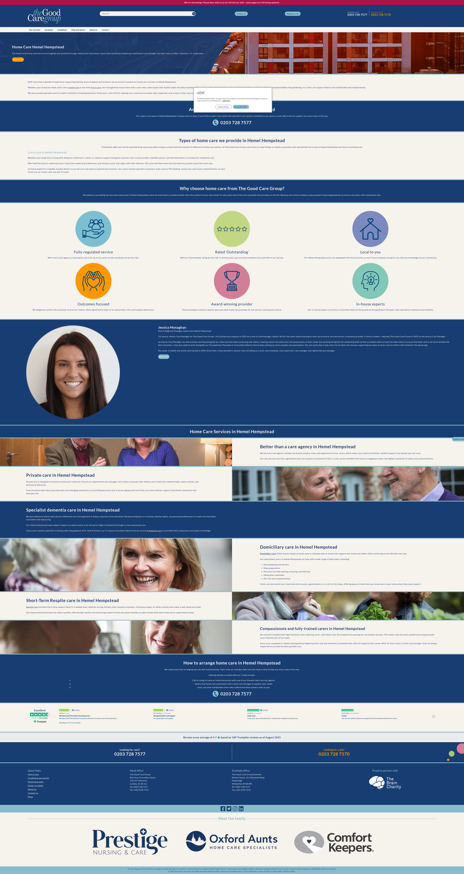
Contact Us (241, 14)
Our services (34, 30)
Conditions (62, 30)
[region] (233, 100)
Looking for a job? (377, 12)
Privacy (131, 869)
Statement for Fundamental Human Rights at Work (234, 869)
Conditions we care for (38, 778)
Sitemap (191, 869)
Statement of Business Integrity (324, 869)
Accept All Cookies (241, 107)
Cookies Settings (169, 869)
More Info (164, 357)
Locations (49, 30)
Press (30, 797)
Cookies (158, 869)
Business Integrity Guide (204, 869)
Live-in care (33, 774)
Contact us (33, 793)
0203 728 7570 (334, 754)
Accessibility (182, 869)
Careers (105, 30)
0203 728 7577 (236, 122)
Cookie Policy (226, 100)
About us (93, 30)
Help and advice (78, 30)
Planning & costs (36, 782)
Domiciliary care (268, 553)
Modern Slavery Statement (301, 869)
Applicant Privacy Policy (144, 869)
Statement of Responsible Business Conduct (272, 869)
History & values (35, 785)
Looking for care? (353, 12)
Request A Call (293, 14)
